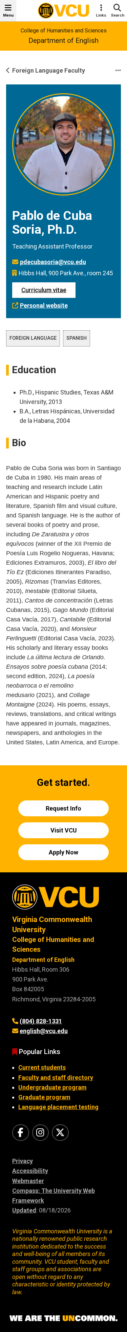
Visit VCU (63, 830)
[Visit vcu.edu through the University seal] (63, 900)
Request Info (63, 808)
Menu (8, 15)
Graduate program (44, 1097)
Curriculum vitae (43, 289)
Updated (24, 1210)
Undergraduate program (52, 1087)
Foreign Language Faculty (48, 70)
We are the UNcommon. (63, 1318)
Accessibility (30, 1170)
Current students (42, 1067)
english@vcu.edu (44, 1030)
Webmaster (28, 1180)
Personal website (44, 305)
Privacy (22, 1160)
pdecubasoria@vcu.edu (53, 261)
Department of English (63, 40)
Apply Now (63, 852)
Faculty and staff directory (55, 1077)
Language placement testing (58, 1106)
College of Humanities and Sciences (64, 30)
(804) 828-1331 (41, 1021)
